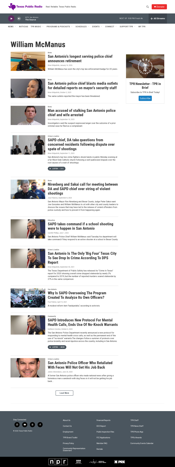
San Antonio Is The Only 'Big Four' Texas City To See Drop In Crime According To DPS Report (82, 258)
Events (96, 27)
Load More (64, 393)
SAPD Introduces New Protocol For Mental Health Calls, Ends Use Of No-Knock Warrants (83, 322)
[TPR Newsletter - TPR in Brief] (145, 66)
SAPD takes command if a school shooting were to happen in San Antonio (80, 226)
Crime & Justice (53, 136)
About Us (66, 420)
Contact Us (67, 426)
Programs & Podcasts (58, 27)
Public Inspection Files (105, 432)
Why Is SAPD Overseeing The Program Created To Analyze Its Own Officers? (77, 295)
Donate (160, 6)
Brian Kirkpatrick (53, 65)
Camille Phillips (53, 233)
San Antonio (52, 289)
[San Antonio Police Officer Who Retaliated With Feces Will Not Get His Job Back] (28, 367)
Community (52, 316)
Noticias (23, 27)
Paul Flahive (52, 302)
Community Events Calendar (141, 443)
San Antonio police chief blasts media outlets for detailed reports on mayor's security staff (83, 85)
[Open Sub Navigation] (15, 27)
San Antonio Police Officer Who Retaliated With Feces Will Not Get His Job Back (80, 365)
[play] (11, 18)
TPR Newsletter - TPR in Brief (145, 86)
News (11, 27)
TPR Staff (134, 420)
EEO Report (101, 426)
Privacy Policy (68, 443)
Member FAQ (102, 443)
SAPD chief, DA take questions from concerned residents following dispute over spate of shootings (81, 144)
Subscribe (145, 98)
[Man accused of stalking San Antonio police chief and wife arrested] (28, 115)
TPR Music (36, 27)
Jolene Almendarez (55, 372)
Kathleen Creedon (54, 329)
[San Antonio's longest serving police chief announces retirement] (28, 61)
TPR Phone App (136, 432)
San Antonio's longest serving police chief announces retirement (80, 58)
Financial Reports (103, 420)
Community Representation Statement (74, 450)
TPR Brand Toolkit (70, 438)
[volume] (19, 18)
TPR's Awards (136, 438)
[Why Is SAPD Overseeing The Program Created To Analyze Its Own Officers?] (28, 298)
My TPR (142, 27)
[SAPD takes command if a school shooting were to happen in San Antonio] (28, 228)
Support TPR (126, 27)
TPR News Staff (136, 426)
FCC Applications (103, 438)
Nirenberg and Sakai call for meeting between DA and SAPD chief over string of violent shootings (83, 189)
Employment (68, 432)
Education (51, 220)
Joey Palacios (53, 198)
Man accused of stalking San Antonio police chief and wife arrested (82, 112)
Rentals (100, 449)
